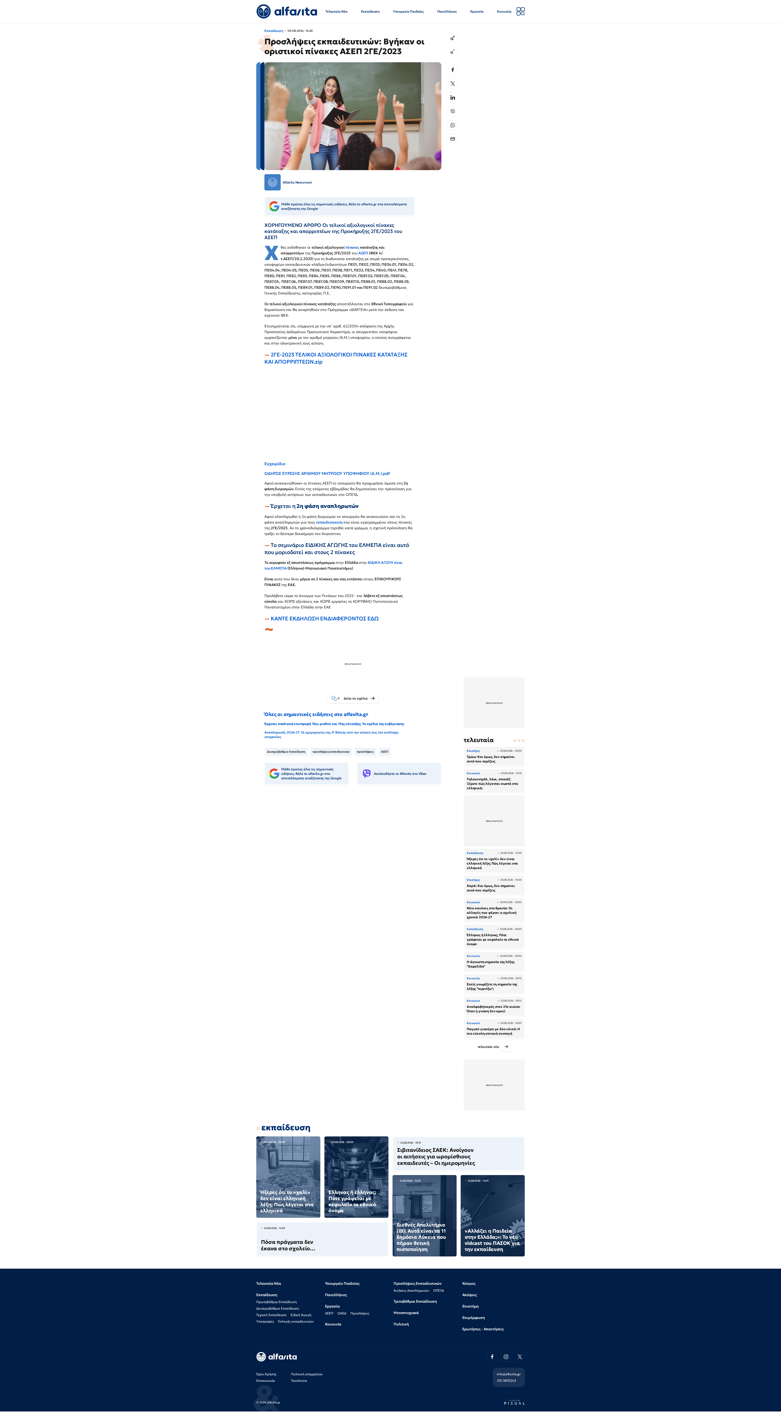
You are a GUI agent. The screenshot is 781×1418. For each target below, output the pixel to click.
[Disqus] (356, 850)
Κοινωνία (504, 11)
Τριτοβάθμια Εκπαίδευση (415, 1301)
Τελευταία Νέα (336, 11)
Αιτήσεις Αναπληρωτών (411, 1290)
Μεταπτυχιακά (406, 1312)
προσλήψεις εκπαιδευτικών (331, 751)
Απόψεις (469, 1294)
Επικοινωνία (265, 1381)
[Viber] (452, 111)
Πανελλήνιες (447, 11)
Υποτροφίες (265, 1321)
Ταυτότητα (299, 1381)
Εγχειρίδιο (274, 463)
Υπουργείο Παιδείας (408, 11)
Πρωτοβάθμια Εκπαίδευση (276, 1302)
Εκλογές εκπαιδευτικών (296, 1321)
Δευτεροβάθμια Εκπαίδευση (286, 751)
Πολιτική (401, 1324)
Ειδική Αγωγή (301, 1315)
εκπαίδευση (285, 1127)
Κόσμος (469, 1283)
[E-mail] (452, 139)
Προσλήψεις (359, 1313)
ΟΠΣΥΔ (438, 1290)
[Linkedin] (452, 97)
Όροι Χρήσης (266, 1374)
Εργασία (477, 11)
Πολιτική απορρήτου (307, 1374)
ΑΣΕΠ (363, 253)
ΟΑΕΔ (341, 1313)
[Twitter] (452, 83)
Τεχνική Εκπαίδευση (271, 1315)
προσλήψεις (365, 751)
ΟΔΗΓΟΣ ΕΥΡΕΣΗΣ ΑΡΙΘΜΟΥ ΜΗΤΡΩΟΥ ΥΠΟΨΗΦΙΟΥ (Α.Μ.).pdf (327, 473)
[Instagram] (506, 1356)
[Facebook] (452, 69)
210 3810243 (506, 1381)
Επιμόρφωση (473, 1317)
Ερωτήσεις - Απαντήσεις (483, 1329)
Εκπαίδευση (370, 11)
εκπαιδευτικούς (330, 522)
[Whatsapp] (452, 125)
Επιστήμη (470, 1306)
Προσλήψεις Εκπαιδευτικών (418, 1283)
